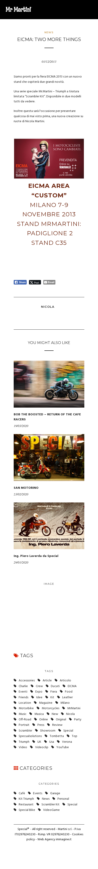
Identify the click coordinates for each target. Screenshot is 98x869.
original (61, 719)
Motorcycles (50, 708)
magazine (45, 703)
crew (39, 686)
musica (39, 714)
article (47, 680)
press (40, 725)
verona (67, 742)
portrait (24, 725)
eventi (23, 691)
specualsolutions (30, 736)
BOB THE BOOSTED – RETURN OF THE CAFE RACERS (47, 417)
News (49, 32)
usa (51, 742)
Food (68, 691)
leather (67, 697)
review (57, 725)
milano (65, 703)
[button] (90, 9)
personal (63, 799)
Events (37, 793)
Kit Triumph (26, 799)
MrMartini (73, 708)
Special (68, 730)
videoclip (41, 747)
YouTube (62, 747)
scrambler (25, 730)
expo (38, 691)
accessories (27, 680)
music (22, 714)
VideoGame (51, 810)
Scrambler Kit (50, 804)
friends (23, 697)
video (23, 747)
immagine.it (64, 839)
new (55, 714)
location (25, 703)
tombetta (57, 736)
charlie (23, 686)
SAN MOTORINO (26, 488)
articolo (65, 680)
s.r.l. (70, 829)
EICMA (72, 686)
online (43, 719)
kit (52, 697)
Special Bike (27, 810)
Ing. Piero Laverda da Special (36, 556)
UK (39, 742)
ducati (55, 686)
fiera (53, 691)
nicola (70, 714)
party (77, 719)
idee (39, 697)
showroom (47, 730)
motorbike (26, 708)
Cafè (22, 793)
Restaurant (26, 804)
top (74, 736)
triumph (24, 742)
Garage (55, 793)
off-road (25, 719)
